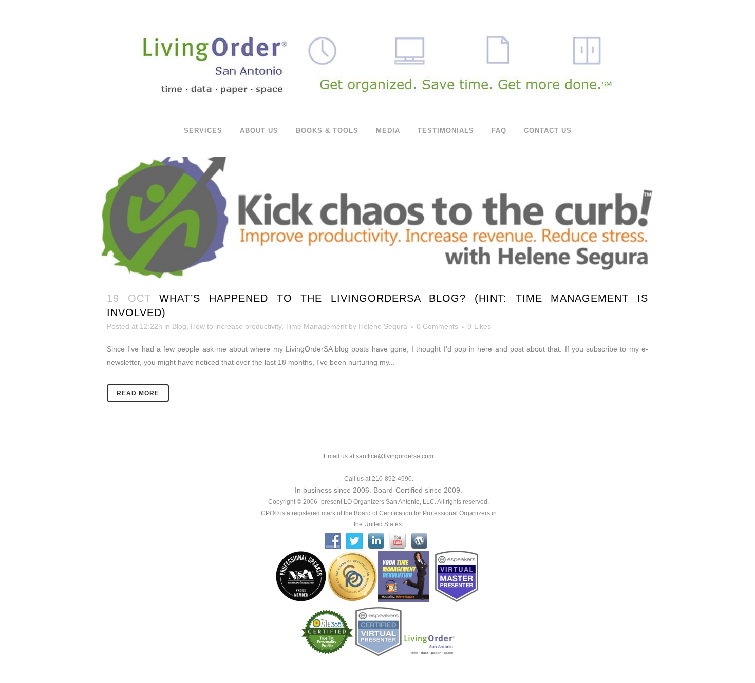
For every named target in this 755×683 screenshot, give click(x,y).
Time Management (316, 326)
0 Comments (437, 326)
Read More (138, 393)
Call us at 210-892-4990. (378, 478)
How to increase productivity (236, 326)
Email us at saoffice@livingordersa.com (378, 456)
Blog (179, 326)
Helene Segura (382, 326)
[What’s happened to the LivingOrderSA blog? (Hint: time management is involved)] (377, 215)
